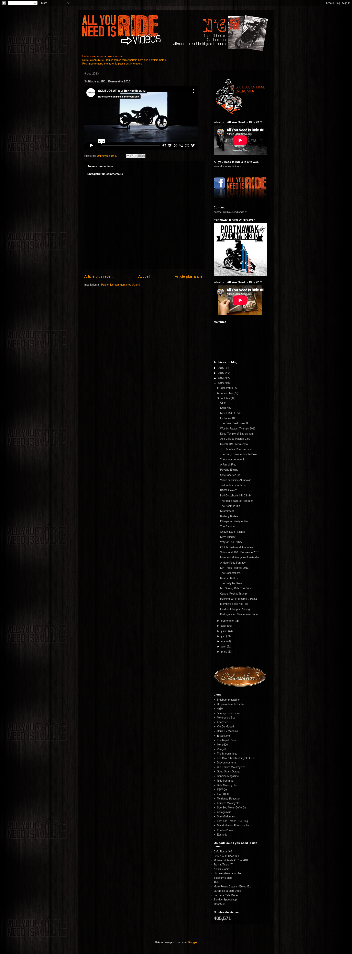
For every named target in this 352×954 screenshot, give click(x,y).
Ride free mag (225, 780)
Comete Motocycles (229, 803)
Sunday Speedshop (228, 713)
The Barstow (227, 526)
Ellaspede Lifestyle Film (234, 521)
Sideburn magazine (228, 699)
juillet (224, 631)
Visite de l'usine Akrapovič (235, 480)
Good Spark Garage (228, 771)
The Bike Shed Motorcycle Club (235, 758)
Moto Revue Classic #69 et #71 (232, 886)
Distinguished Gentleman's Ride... (240, 614)
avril (224, 646)
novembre (227, 393)
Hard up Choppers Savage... (237, 609)
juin (223, 636)
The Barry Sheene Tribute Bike (238, 454)
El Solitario (223, 735)
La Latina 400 (228, 418)
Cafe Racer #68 (223, 851)
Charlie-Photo (225, 830)
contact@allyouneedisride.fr (230, 212)
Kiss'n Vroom (221, 869)
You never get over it (232, 459)
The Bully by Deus (231, 583)
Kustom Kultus (229, 578)
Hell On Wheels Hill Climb (235, 495)
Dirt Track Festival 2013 (234, 567)
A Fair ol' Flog (228, 464)
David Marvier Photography (233, 825)
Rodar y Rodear (229, 516)
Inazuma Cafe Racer (226, 895)
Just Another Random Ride (236, 449)
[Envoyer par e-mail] (128, 156)
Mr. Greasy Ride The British (236, 588)
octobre (226, 398)
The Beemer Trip (230, 505)
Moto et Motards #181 (227, 860)
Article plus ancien (190, 276)
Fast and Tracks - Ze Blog (232, 821)
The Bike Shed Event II (234, 423)
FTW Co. (222, 789)
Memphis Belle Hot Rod (234, 603)
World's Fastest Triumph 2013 (237, 428)
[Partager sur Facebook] (140, 156)
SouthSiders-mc (226, 816)
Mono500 (222, 744)
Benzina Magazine (228, 776)
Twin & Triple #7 (223, 864)
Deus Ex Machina (227, 731)
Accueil (144, 276)
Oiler (223, 402)
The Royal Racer (227, 740)
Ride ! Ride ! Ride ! (231, 413)
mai (223, 641)
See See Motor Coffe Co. (232, 807)
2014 (221, 378)
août (224, 625)
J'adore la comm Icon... (234, 485)
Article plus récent (98, 276)
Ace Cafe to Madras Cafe (235, 438)
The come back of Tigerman (236, 500)
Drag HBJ (226, 407)
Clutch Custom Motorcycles (236, 547)
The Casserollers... (231, 572)
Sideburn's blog (223, 877)
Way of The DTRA (231, 541)
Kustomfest (227, 511)
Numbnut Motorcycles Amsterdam (240, 557)
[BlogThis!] (132, 156)
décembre (227, 387)
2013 (221, 383)
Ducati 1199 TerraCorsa (234, 444)
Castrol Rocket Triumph (234, 593)
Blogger (192, 942)
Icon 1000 (223, 794)
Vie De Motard (225, 726)
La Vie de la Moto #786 (227, 890)
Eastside (222, 834)
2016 (221, 367)
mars (224, 651)
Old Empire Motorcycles (231, 767)
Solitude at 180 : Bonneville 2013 (239, 552)
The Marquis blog (227, 753)
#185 (246, 860)
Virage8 (221, 749)
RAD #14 (233, 855)
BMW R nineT (228, 490)
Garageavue (224, 812)
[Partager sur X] (136, 156)
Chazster (222, 722)
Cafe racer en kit (230, 474)
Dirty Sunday (227, 536)
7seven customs (226, 762)
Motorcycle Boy (226, 717)
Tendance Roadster (228, 798)
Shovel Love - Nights (232, 531)
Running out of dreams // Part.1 (238, 598)
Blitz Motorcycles (227, 785)
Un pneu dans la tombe (230, 704)
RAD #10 (219, 855)
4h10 (220, 708)
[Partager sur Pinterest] (143, 156)
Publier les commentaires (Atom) (120, 284)
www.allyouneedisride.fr (227, 166)
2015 (221, 373)
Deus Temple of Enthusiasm (237, 433)
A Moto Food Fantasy (233, 562)
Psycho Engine (229, 469)
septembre (227, 620)
